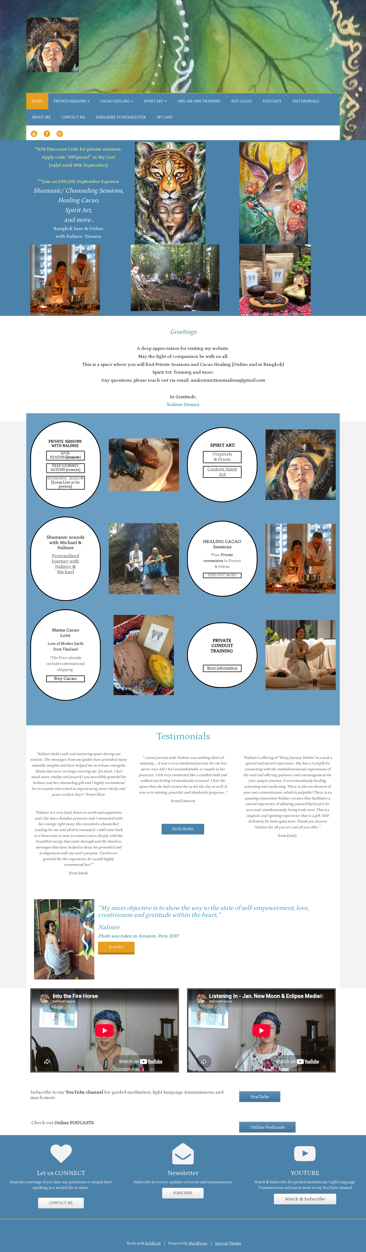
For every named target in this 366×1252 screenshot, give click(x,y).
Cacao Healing (115, 101)
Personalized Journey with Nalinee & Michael (65, 563)
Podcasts (272, 101)
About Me (41, 117)
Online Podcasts (267, 1127)
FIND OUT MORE (222, 575)
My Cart (165, 117)
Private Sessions (70, 101)
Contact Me (73, 117)
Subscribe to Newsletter (121, 117)
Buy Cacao (241, 101)
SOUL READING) (65, 455)
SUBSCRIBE (183, 1193)
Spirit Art (154, 101)
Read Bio (116, 947)
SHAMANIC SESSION (65, 478)
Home (37, 101)
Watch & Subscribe (305, 1199)
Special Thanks (228, 1243)
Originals (222, 454)
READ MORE (182, 829)
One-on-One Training (199, 101)
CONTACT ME (61, 1203)
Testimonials (305, 101)
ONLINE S (69, 181)
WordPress (198, 1243)
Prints (224, 459)
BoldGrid (152, 1243)
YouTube (259, 1097)
